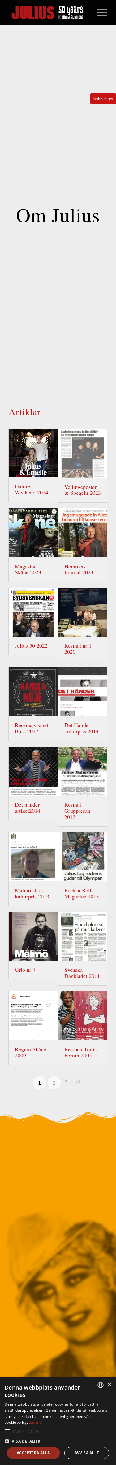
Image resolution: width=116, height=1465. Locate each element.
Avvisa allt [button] (87, 1452)
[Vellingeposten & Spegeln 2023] (82, 453)
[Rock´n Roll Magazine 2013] (82, 856)
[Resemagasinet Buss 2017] (33, 691)
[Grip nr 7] (33, 936)
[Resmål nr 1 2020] (82, 612)
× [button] (109, 1384)
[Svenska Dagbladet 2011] (82, 936)
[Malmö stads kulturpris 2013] (33, 856)
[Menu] (98, 12)
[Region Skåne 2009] (33, 1015)
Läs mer (36, 1422)
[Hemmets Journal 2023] (82, 532)
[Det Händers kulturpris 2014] (82, 691)
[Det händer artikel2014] (33, 771)
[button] (7, 1432)
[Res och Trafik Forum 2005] (82, 1015)
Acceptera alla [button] (33, 1452)
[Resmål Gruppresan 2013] (82, 771)
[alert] (58, 1421)
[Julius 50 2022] (33, 612)
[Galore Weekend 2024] (33, 453)
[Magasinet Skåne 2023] (33, 532)
